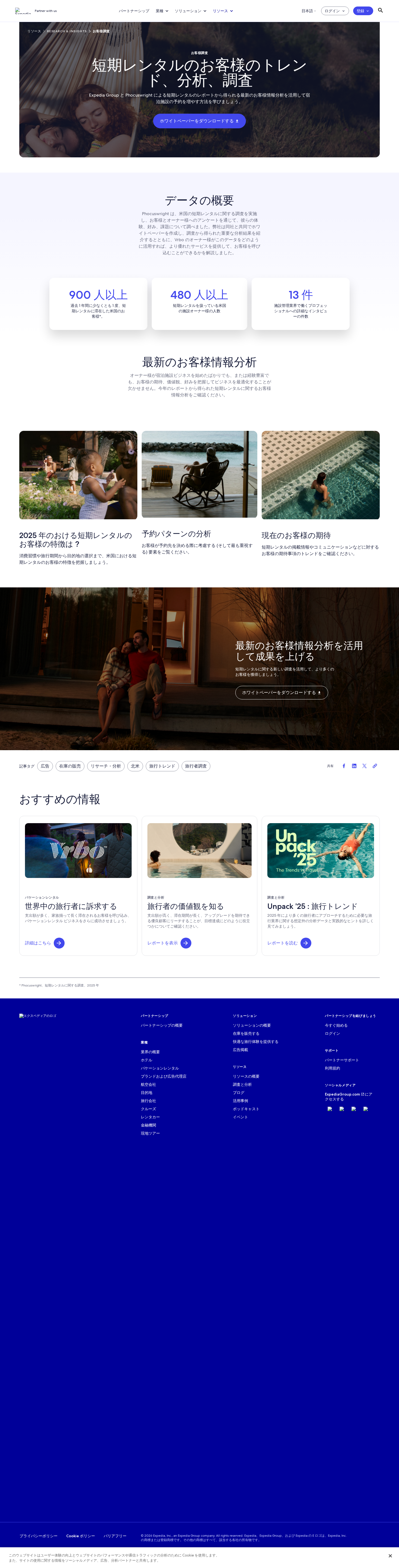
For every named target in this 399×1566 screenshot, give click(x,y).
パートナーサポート (342, 1060)
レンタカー (150, 1117)
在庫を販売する (246, 1033)
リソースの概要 (246, 1076)
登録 (360, 10)
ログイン (332, 10)
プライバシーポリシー (39, 1535)
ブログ (238, 1092)
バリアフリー (115, 1535)
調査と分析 (242, 1084)
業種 (159, 11)
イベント (240, 1117)
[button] (59, 943)
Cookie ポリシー (80, 1535)
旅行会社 (148, 1100)
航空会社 (148, 1084)
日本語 (307, 10)
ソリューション (188, 11)
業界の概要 (150, 1051)
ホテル (146, 1060)
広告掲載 (240, 1049)
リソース (220, 11)
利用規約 (332, 1068)
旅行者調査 (196, 766)
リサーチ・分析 (106, 766)
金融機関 (148, 1125)
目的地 (146, 1092)
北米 (135, 766)
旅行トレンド (162, 766)
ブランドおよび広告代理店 (163, 1076)
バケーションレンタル (160, 1068)
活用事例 (240, 1100)
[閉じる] (390, 1556)
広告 (45, 766)
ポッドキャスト (246, 1108)
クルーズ (148, 1108)
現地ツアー (150, 1133)
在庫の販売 (70, 766)
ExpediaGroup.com (342, 1094)
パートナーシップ (134, 11)
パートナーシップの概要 (162, 1025)
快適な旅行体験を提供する (255, 1041)
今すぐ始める (336, 1025)
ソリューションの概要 (252, 1025)
